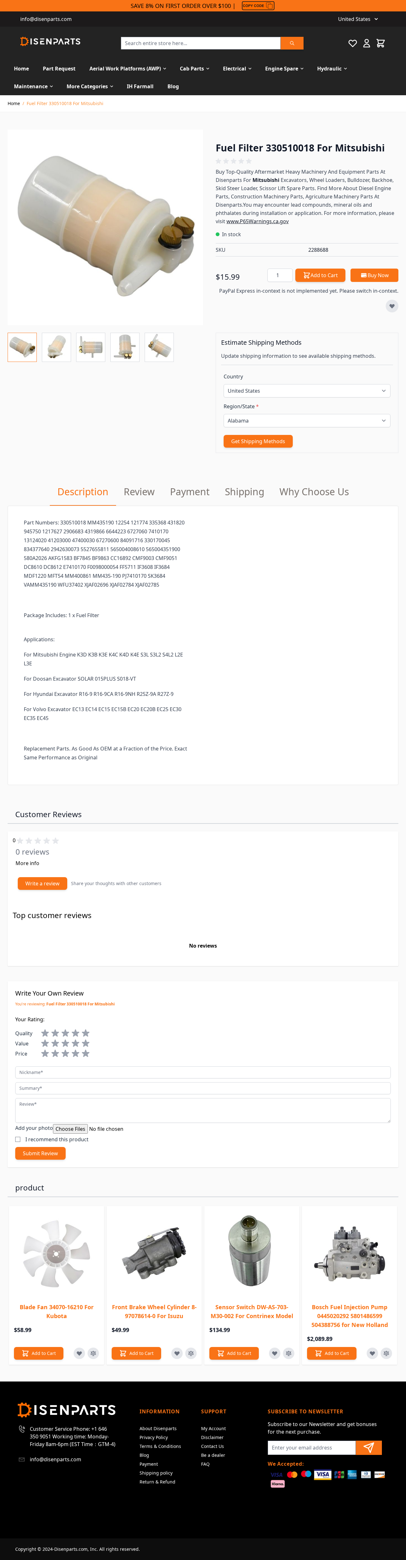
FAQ (205, 1464)
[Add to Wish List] (392, 306)
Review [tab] (139, 491)
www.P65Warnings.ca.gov (257, 221)
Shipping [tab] (244, 491)
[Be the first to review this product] (307, 161)
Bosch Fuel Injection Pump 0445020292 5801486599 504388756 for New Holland (349, 1316)
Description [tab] (82, 491)
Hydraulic (329, 68)
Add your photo (34, 1127)
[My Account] (367, 43)
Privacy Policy (154, 1437)
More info (27, 863)
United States (354, 19)
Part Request (59, 68)
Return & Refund (157, 1482)
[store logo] (50, 41)
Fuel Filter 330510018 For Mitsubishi (65, 103)
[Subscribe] (369, 1448)
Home (21, 68)
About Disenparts (158, 1428)
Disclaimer (212, 1437)
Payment (149, 1464)
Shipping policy (156, 1473)
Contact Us (212, 1446)
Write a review (42, 883)
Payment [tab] (190, 491)
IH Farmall (140, 86)
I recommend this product (56, 1139)
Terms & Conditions (160, 1446)
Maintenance (31, 86)
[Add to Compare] (93, 1353)
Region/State (241, 406)
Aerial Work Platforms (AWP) (125, 68)
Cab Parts (192, 68)
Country (233, 376)
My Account (213, 1428)
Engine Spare (281, 68)
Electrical (234, 68)
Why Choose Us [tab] (314, 491)
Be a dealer (213, 1455)
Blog (173, 86)
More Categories (87, 86)
